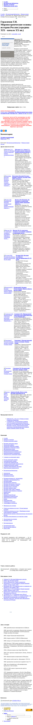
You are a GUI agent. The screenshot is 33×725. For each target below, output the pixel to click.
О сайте (6, 438)
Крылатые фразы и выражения (12, 453)
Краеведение (7, 492)
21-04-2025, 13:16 (16, 34)
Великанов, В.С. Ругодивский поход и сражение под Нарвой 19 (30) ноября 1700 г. (17, 586)
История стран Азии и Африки (12, 489)
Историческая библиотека (13, 142)
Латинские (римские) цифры (11, 446)
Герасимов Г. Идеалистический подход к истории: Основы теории (23, 342)
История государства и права (11, 485)
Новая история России (10, 495)
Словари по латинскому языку (12, 457)
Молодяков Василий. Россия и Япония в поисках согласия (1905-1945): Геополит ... (21, 177)
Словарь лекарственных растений (12, 466)
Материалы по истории (10, 505)
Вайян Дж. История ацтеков (11, 580)
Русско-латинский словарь (11, 459)
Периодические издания (10, 497)
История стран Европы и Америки (13, 490)
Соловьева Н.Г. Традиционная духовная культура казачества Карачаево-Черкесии (17, 422)
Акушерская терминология (11, 462)
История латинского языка (11, 443)
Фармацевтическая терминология (12, 451)
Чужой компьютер (13, 718)
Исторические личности (10, 482)
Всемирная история (9, 475)
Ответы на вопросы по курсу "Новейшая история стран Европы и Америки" (17, 511)
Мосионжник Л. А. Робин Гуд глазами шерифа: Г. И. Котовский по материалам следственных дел (17, 596)
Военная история (8, 474)
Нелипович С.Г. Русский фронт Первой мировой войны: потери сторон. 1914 (16, 584)
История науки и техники (10, 486)
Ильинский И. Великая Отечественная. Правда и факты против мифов (23, 289)
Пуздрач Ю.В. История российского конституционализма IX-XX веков (23, 257)
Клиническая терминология (11, 450)
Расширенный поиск (9, 525)
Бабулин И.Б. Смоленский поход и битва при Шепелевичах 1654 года (15, 592)
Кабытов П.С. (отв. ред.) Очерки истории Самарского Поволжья (18, 419)
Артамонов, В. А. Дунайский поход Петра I (15, 594)
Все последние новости (10, 527)
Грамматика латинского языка (11, 447)
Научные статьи (8, 520)
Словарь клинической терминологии (13, 463)
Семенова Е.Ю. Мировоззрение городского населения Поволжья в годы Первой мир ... (23, 315)
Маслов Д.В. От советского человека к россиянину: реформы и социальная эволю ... (22, 232)
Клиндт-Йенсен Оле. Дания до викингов (14, 582)
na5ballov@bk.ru (16, 700)
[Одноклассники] (4, 131)
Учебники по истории (9, 501)
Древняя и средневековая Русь (12, 479)
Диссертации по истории (10, 519)
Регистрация (7, 721)
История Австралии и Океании (12, 484)
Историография (8, 481)
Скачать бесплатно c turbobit (8, 110)
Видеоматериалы (8, 523)
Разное (5, 499)
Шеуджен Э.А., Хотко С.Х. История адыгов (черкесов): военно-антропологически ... (23, 151)
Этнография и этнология (10, 503)
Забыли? (13, 716)
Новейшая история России (11, 496)
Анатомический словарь (10, 461)
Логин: (8, 714)
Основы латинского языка (10, 441)
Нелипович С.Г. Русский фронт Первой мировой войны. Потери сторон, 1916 (16, 589)
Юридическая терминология (11, 468)
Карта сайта (7, 528)
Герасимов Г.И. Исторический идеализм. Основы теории (21, 369)
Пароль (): (11, 716)
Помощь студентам (9, 439)
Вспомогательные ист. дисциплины (13, 478)
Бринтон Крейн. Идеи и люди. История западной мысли (19, 392)
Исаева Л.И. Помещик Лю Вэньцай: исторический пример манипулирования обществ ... (22, 202)
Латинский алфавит (9, 445)
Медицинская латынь (9, 449)
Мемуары (6, 493)
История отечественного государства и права (15, 516)
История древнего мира (10, 488)
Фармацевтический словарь (11, 465)
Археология (7, 473)
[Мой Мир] (6, 131)
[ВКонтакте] (1, 131)
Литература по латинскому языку (12, 454)
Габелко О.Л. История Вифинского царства (15, 579)
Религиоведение (8, 500)
